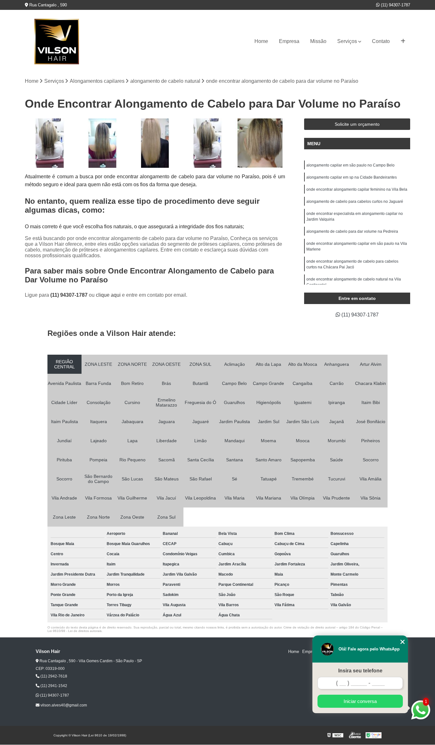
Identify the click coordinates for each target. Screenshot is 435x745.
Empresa (289, 41)
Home (261, 41)
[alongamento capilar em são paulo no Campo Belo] (49, 143)
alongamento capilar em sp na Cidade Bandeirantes (351, 177)
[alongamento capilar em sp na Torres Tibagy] (207, 143)
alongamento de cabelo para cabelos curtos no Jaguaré (354, 201)
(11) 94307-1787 (395, 5)
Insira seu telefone (360, 670)
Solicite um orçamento (357, 124)
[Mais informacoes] (403, 41)
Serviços (347, 41)
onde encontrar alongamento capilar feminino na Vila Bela (356, 189)
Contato (381, 41)
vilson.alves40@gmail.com (63, 705)
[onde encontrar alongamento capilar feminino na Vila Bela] (102, 143)
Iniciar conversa (360, 701)
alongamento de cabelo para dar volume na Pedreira (352, 231)
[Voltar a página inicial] (57, 41)
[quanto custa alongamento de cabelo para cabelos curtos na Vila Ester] (260, 143)
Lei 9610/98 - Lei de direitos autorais (74, 631)
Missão (318, 41)
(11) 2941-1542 (53, 686)
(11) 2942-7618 (53, 676)
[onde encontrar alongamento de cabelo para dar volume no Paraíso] (155, 143)
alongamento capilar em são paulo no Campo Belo (350, 165)
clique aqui (108, 295)
